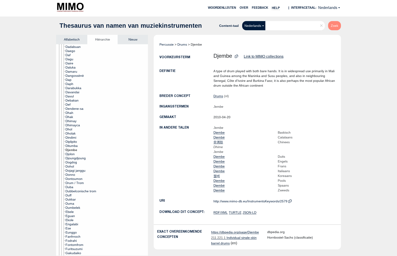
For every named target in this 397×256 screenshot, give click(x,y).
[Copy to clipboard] (236, 56)
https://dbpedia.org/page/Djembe (235, 232)
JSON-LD (249, 212)
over (244, 7)
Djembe (219, 132)
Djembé (219, 137)
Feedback (260, 7)
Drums (182, 44)
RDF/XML (220, 212)
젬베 (216, 176)
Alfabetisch (72, 39)
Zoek (334, 26)
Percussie (166, 44)
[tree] (102, 150)
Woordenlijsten (222, 7)
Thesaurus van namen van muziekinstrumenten (131, 25)
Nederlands (327, 8)
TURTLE (235, 212)
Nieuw (132, 39)
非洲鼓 (218, 142)
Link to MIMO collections (264, 56)
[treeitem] (75, 47)
